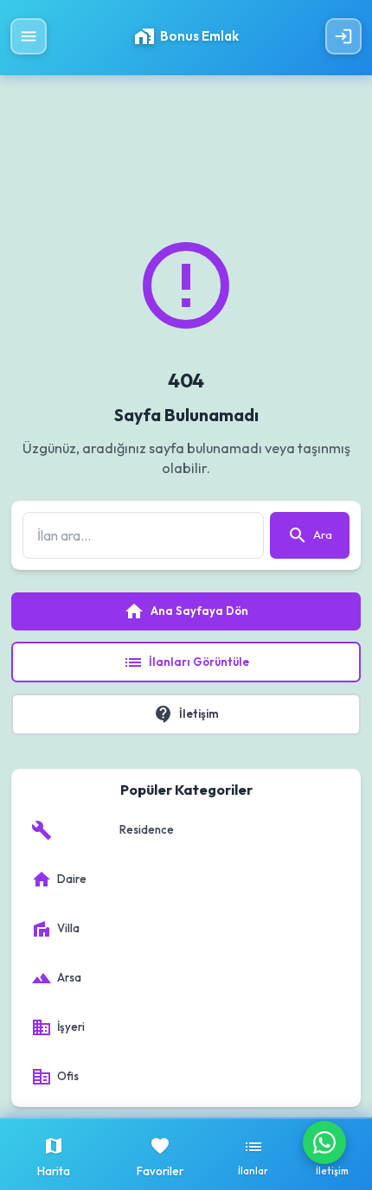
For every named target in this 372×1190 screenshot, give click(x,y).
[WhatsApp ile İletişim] (324, 1142)
